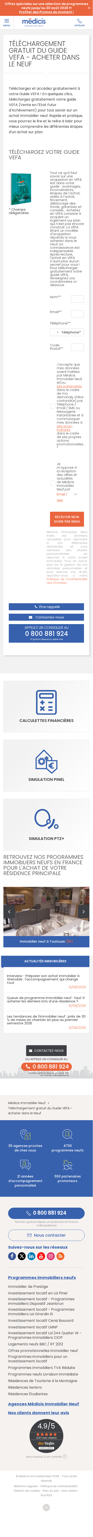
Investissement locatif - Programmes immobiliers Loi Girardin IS (41, 1311)
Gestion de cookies (27, 1491)
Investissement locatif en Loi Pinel (37, 1293)
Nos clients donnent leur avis (38, 1413)
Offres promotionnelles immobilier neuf (43, 1351)
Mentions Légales (26, 1486)
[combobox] (55, 332)
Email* (55, 312)
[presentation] (9, 911)
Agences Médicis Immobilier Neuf (43, 1404)
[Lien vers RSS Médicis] (60, 1256)
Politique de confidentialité (59, 1486)
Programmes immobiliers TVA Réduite (41, 1368)
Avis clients (69, 1491)
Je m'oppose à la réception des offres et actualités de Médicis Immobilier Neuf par (67, 482)
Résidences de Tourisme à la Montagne (42, 1381)
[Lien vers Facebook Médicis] (12, 1256)
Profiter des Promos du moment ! (46, 12)
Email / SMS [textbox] (62, 497)
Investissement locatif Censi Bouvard (40, 1320)
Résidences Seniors (25, 1387)
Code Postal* (56, 346)
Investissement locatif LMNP (33, 1327)
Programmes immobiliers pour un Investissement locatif (37, 1358)
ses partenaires (69, 386)
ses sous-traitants (65, 428)
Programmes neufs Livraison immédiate (43, 1374)
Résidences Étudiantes (28, 1394)
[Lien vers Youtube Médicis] (41, 1256)
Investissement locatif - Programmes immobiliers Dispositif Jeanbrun (41, 1301)
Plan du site (51, 1491)
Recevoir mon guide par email (67, 519)
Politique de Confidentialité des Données (67, 581)
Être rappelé (49, 606)
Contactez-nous (49, 617)
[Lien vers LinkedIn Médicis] (31, 1256)
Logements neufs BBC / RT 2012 (35, 1344)
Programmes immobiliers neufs (42, 1277)
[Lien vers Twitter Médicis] (22, 1256)
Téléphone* (59, 323)
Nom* (54, 297)
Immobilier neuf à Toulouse (46, 941)
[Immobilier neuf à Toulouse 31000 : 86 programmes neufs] (46, 917)
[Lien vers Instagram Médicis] (51, 1256)
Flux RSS (46, 1495)
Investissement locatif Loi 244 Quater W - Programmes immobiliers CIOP (45, 1335)
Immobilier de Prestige (28, 1286)
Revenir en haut (46, 1507)
